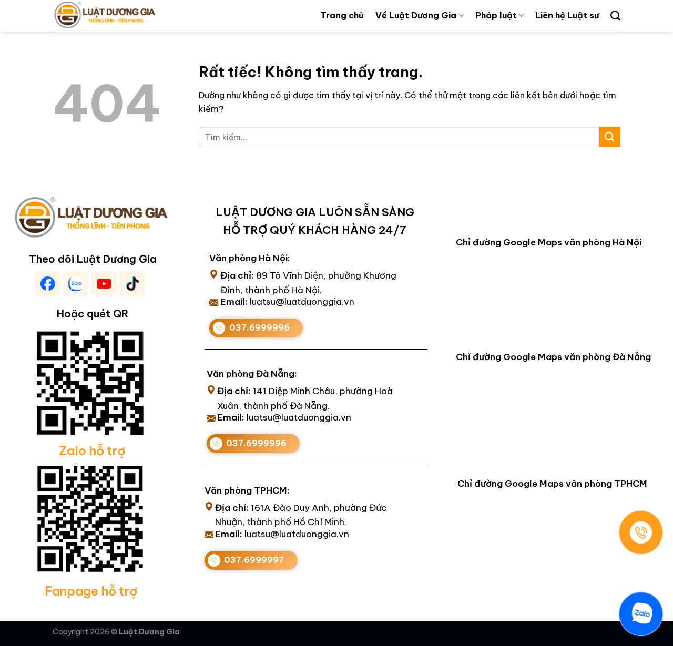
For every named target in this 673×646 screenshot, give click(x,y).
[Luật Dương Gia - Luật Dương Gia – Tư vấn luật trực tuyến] (122, 16)
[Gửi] (609, 137)
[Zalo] (640, 613)
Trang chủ (342, 15)
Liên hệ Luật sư (567, 15)
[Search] (615, 15)
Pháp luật (496, 15)
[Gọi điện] (640, 532)
